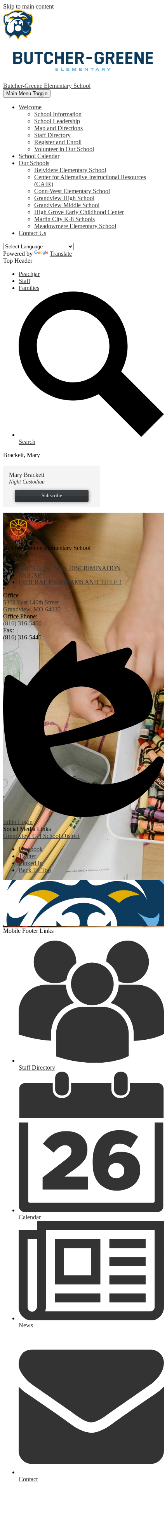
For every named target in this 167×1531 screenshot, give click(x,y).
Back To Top (35, 870)
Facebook (31, 849)
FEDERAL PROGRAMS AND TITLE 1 (70, 582)
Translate (61, 253)
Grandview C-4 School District (41, 836)
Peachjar (29, 274)
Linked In (31, 863)
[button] (30, 107)
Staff (24, 281)
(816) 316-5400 (22, 623)
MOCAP (30, 575)
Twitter (27, 856)
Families (29, 288)
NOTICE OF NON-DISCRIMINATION (70, 568)
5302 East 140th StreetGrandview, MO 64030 (32, 606)
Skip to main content (28, 6)
